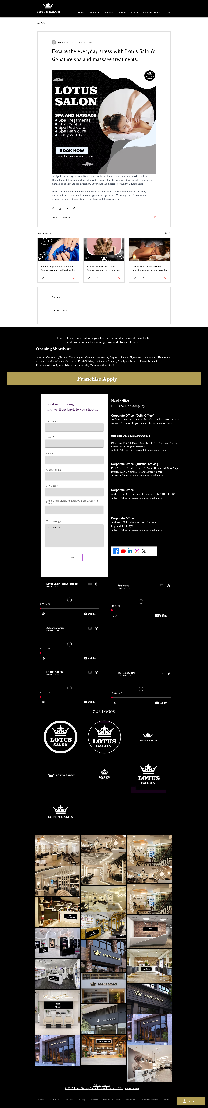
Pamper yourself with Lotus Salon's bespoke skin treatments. (103, 268)
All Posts (41, 22)
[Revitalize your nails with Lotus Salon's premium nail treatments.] (58, 249)
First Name (52, 421)
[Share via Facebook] (53, 208)
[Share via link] (73, 208)
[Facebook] (116, 551)
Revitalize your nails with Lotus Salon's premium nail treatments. (58, 268)
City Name (52, 485)
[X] (144, 551)
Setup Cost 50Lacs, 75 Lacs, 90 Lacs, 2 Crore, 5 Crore (72, 502)
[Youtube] (123, 551)
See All (168, 233)
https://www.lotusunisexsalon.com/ (152, 423)
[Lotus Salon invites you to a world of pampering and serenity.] (149, 249)
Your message (53, 521)
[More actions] (154, 42)
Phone (49, 453)
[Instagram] (137, 551)
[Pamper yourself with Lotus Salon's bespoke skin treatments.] (104, 249)
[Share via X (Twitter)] (60, 208)
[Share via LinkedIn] (67, 208)
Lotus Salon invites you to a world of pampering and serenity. (150, 268)
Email (49, 437)
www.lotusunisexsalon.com (148, 475)
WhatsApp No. (54, 469)
